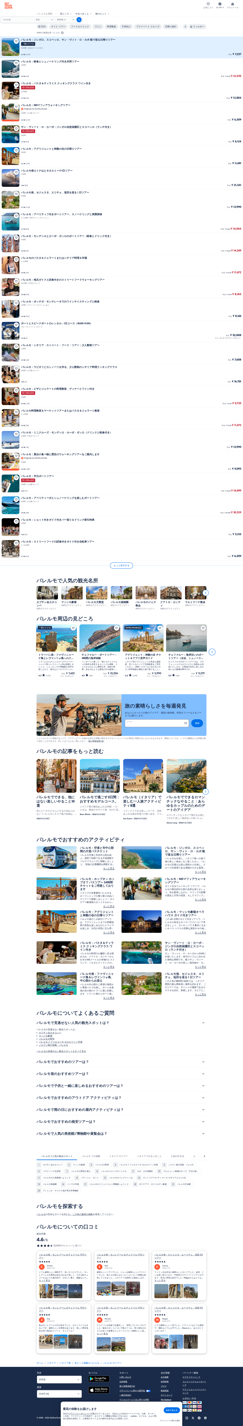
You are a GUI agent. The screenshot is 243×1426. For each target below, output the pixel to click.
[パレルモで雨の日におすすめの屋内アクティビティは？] (203, 1110)
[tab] (57, 1156)
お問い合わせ (125, 1377)
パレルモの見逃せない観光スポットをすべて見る (61, 1051)
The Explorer (166, 1400)
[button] (121, 47)
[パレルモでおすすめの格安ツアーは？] (203, 1122)
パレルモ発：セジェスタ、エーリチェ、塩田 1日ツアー (178, 1256)
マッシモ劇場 (45, 1036)
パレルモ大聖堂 (47, 1039)
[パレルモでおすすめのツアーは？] (203, 1062)
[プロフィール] (232, 4)
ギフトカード (167, 1395)
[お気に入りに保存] (16, 41)
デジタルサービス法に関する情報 (134, 1400)
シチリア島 (65, 1363)
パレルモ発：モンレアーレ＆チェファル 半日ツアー (63, 1256)
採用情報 (165, 1382)
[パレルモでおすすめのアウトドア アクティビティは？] (203, 1098)
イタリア (51, 1363)
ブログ (164, 1386)
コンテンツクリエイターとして (194, 1383)
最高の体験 (87, 1214)
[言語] (220, 4)
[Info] (62, 32)
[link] (121, 47)
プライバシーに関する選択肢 (132, 1391)
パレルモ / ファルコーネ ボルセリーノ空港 (60, 1042)
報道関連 (165, 1391)
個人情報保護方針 (96, 741)
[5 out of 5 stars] (64, 1262)
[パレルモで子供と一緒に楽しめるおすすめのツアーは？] (203, 1086)
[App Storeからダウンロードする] (98, 1390)
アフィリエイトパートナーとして (194, 1391)
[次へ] (205, 593)
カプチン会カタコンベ (50, 1033)
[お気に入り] (208, 4)
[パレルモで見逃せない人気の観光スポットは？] (203, 1023)
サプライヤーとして (191, 1377)
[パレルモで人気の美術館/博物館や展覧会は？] (203, 1133)
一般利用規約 (125, 1395)
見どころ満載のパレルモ (87, 1363)
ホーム (40, 1363)
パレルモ (41, 1214)
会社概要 (165, 1377)
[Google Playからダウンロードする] (98, 1379)
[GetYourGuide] (8, 5)
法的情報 (123, 1382)
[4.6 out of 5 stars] (45, 1245)
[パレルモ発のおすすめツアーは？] (203, 1074)
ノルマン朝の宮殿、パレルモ (53, 1045)
